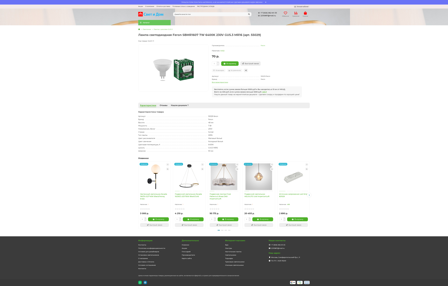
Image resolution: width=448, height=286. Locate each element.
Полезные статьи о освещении (183, 6)
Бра (226, 245)
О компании (149, 6)
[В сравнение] (167, 169)
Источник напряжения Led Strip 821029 (293, 195)
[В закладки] (167, 164)
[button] (138, 195)
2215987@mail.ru (268, 15)
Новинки (185, 245)
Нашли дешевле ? (180, 105)
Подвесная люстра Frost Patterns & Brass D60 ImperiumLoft (220, 196)
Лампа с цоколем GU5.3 (163, 29)
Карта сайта (187, 258)
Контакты (142, 245)
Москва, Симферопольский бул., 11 (285, 257)
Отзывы (163, 105)
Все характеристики (220, 82)
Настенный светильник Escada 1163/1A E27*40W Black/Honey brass (153, 196)
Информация (145, 240)
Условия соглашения (147, 265)
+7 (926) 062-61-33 (269, 13)
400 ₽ (264, 92)
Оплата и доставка (163, 6)
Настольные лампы (233, 252)
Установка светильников (148, 255)
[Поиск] (249, 14)
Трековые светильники (234, 262)
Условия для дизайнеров (148, 252)
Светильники (230, 255)
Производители (188, 255)
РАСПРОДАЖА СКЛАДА (205, 6)
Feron (263, 45)
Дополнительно (190, 240)
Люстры (228, 248)
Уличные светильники (234, 265)
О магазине (143, 258)
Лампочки (147, 29)
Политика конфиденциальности (151, 248)
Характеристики (148, 105)
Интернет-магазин (235, 240)
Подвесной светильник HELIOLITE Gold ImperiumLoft (257, 195)
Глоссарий (186, 252)
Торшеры (229, 258)
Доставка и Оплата (146, 262)
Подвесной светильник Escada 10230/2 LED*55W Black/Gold (188, 195)
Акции (140, 6)
